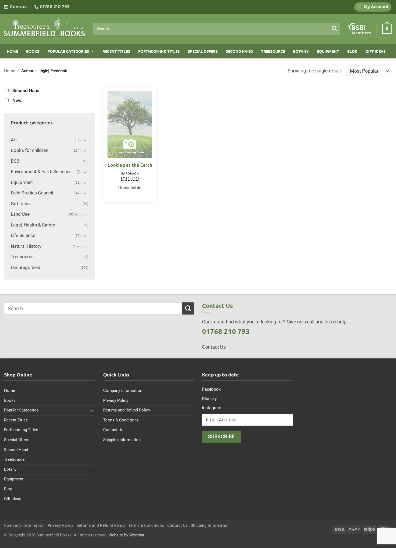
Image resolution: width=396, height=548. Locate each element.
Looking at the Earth (129, 165)
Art (14, 139)
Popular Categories (68, 51)
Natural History (26, 246)
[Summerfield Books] (44, 27)
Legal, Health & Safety (33, 225)
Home (12, 51)
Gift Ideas (375, 51)
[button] (387, 28)
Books (32, 51)
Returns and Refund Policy (126, 410)
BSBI (16, 161)
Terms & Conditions (121, 420)
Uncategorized (25, 267)
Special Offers (203, 51)
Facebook (211, 389)
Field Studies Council (32, 193)
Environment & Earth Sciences (41, 171)
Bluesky (209, 398)
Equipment (328, 51)
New (17, 100)
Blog (352, 51)
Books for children (29, 150)
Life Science (23, 235)
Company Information (122, 390)
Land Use (20, 214)
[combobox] (216, 29)
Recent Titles (116, 51)
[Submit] (334, 28)
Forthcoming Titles (159, 51)
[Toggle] (85, 140)
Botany (301, 51)
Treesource (22, 256)
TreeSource (273, 51)
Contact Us (113, 429)
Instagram (211, 407)
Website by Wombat (126, 535)
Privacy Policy (115, 400)
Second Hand (239, 51)
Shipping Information (122, 439)
